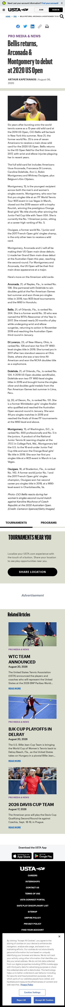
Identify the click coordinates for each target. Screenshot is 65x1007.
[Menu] (3, 10)
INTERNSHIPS (32, 881)
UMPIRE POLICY (32, 918)
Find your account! (49, 3)
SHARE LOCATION (32, 572)
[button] (62, 3)
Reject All (21, 1000)
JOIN (41, 9)
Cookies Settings (32, 992)
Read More (14, 688)
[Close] (59, 936)
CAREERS (32, 875)
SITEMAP (32, 911)
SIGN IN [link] (55, 9)
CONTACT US (32, 887)
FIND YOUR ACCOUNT (32, 930)
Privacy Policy (27, 985)
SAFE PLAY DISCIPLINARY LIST (32, 905)
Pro (15, 16)
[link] (18, 26)
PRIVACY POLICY (32, 924)
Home (8, 16)
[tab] (16, 524)
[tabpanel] (32, 557)
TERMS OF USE (32, 893)
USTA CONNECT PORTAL (32, 899)
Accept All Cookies (44, 1000)
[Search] (61, 16)
